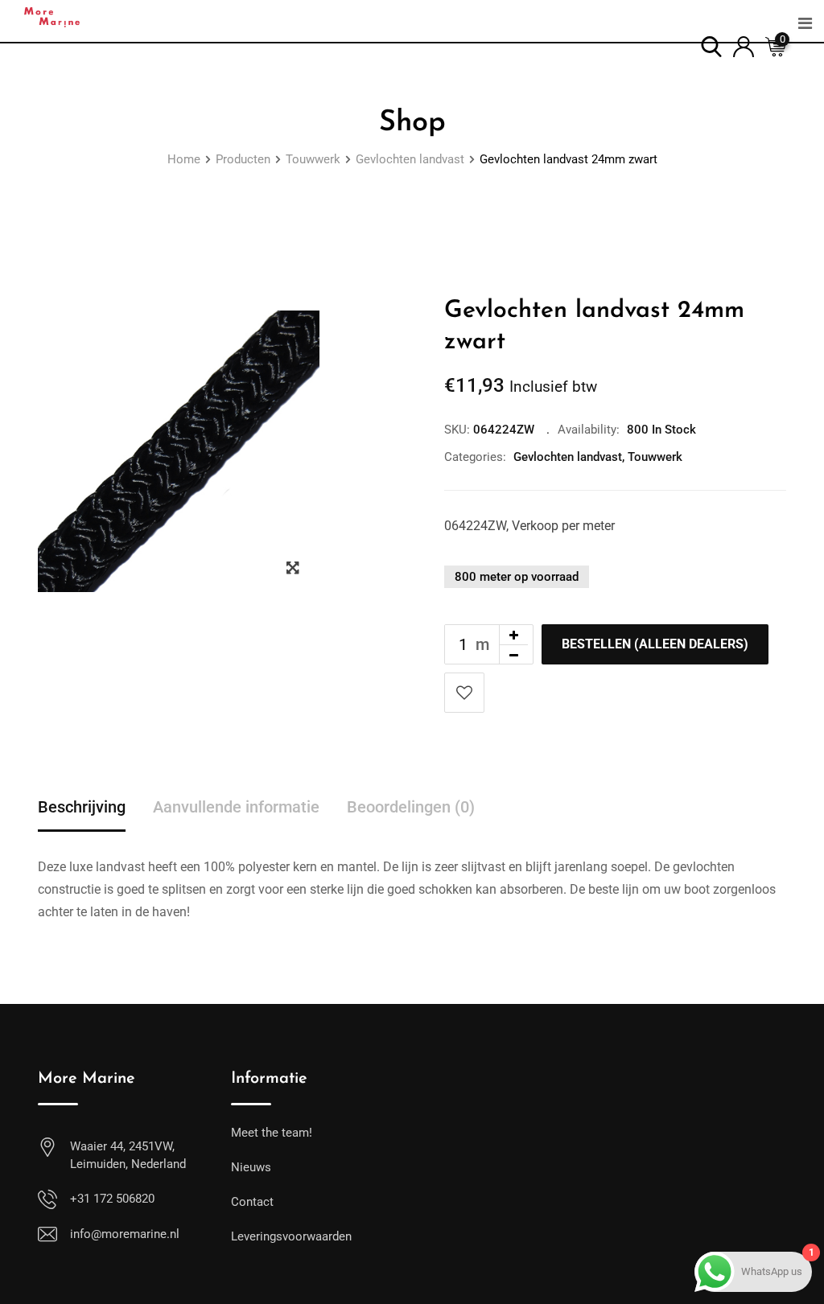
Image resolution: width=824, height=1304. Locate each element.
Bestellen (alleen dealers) (655, 644)
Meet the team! (271, 1132)
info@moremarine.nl (124, 1234)
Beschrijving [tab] (82, 807)
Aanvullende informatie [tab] (236, 807)
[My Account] (743, 45)
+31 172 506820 (112, 1198)
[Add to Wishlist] (464, 693)
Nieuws (251, 1167)
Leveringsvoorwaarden (291, 1236)
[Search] (711, 45)
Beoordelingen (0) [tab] (411, 807)
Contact (252, 1202)
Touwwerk (655, 457)
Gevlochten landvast (567, 457)
